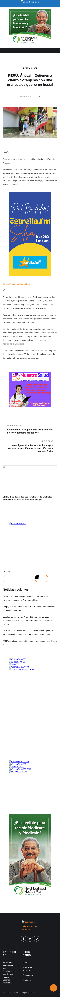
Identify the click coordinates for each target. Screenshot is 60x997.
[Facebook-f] (24, 939)
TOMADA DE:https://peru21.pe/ (16, 284)
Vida (4, 968)
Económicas (8, 974)
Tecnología (7, 983)
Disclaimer (27, 980)
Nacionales (7, 962)
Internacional (30, 68)
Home (25, 962)
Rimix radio (7, 993)
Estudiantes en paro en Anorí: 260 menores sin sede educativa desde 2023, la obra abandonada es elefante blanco (27, 620)
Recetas (6, 977)
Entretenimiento (9, 971)
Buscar (6, 572)
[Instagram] (36, 939)
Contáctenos (28, 975)
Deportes (6, 980)
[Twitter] (30, 939)
